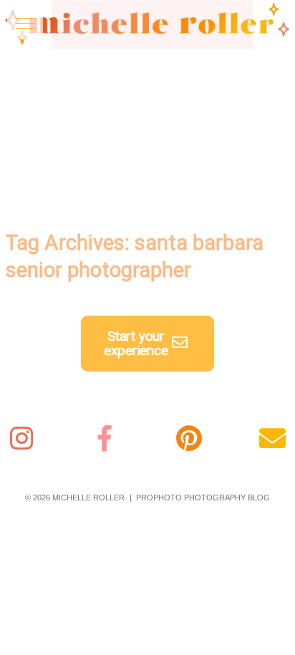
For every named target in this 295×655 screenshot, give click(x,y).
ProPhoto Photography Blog (203, 497)
